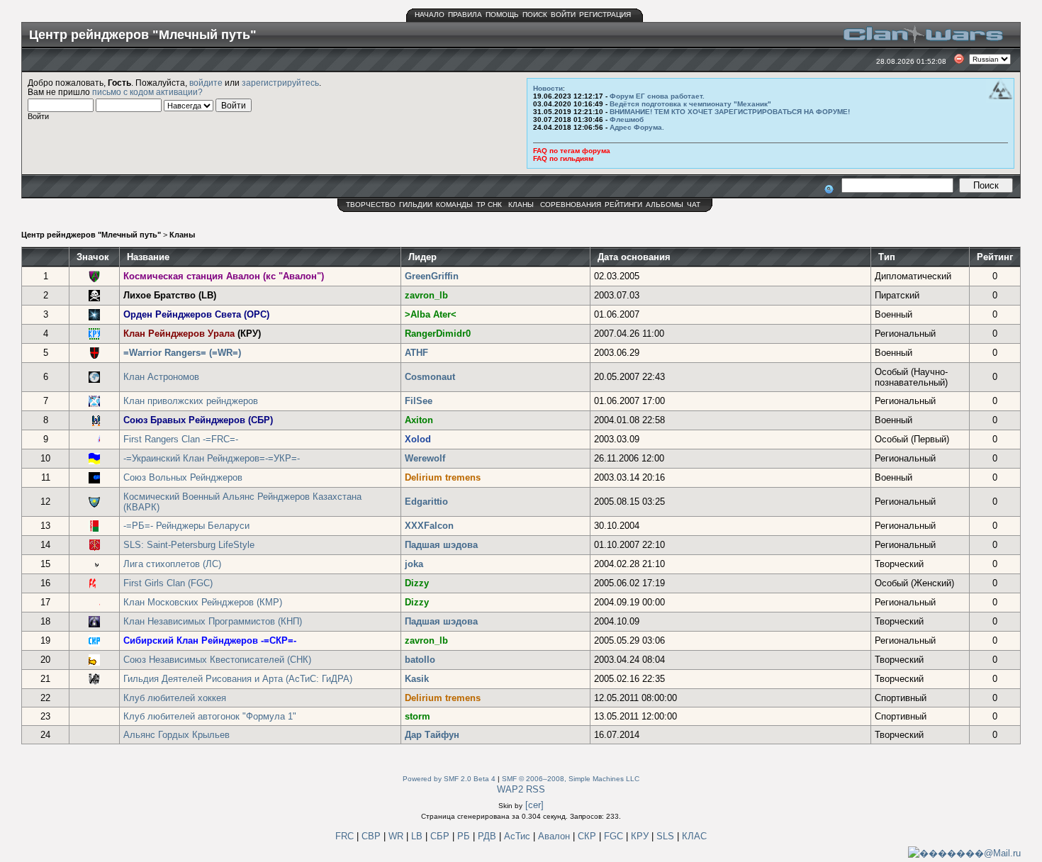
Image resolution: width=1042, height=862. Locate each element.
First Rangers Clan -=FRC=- (180, 439)
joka (414, 564)
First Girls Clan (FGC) (168, 583)
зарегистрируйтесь (280, 82)
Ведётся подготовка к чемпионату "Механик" (690, 104)
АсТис (518, 836)
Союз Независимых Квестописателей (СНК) (217, 659)
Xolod (418, 439)
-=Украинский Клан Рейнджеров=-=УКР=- (211, 458)
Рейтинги (623, 204)
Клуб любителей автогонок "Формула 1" (209, 716)
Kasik (417, 678)
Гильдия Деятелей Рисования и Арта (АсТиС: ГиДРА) (237, 678)
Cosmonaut (430, 376)
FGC (615, 836)
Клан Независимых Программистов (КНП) (212, 621)
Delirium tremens (443, 477)
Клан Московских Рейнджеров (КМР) (202, 602)
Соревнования (570, 204)
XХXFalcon (429, 525)
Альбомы (664, 204)
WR (395, 836)
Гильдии (415, 204)
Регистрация (605, 14)
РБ (465, 836)
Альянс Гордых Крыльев (176, 734)
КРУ (641, 836)
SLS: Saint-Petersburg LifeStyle (188, 544)
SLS (666, 836)
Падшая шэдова (441, 544)
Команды (454, 204)
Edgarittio (426, 501)
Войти (563, 14)
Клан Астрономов (161, 376)
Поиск (534, 14)
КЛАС (694, 836)
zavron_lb (426, 295)
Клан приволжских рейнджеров (190, 401)
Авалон (555, 836)
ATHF (416, 352)
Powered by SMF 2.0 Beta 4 (449, 779)
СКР (588, 836)
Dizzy (417, 583)
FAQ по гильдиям (563, 158)
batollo (420, 659)
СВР (372, 836)
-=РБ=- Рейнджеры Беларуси (186, 525)
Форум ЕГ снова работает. (657, 96)
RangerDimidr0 (438, 333)
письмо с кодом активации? (147, 91)
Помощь (502, 14)
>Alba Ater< (430, 314)
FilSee (418, 401)
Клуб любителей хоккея (174, 698)
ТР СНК (489, 204)
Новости (548, 88)
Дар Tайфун (432, 734)
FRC (344, 836)
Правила (465, 14)
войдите (206, 82)
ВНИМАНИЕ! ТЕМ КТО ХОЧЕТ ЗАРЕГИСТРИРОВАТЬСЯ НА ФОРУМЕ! (730, 112)
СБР (441, 836)
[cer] (534, 805)
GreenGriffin (432, 276)
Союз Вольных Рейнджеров (182, 477)
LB (418, 836)
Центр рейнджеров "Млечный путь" (91, 234)
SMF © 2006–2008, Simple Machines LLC (570, 779)
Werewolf (425, 458)
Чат (693, 204)
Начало (429, 14)
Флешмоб (627, 119)
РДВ (488, 836)
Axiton (419, 420)
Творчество (371, 204)
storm (417, 716)
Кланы (521, 204)
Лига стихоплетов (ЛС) (172, 564)
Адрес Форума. (637, 127)
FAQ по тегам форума (571, 151)
